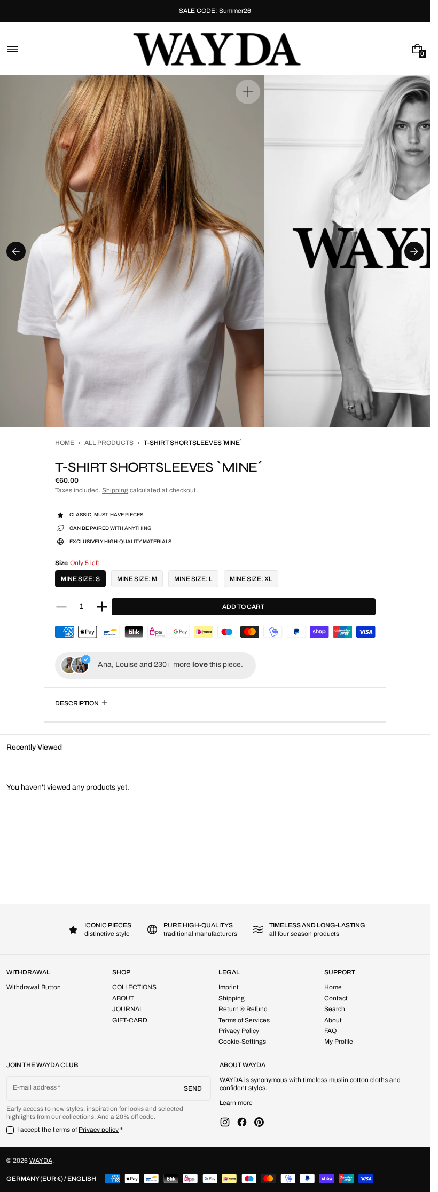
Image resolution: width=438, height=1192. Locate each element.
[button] (13, 48)
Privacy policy (99, 1129)
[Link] (215, 11)
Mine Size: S (80, 579)
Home (64, 443)
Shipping (115, 490)
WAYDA (40, 1160)
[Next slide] (414, 251)
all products (109, 443)
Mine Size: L (193, 579)
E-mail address (35, 1087)
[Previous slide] (16, 251)
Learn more (236, 1103)
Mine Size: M (137, 579)
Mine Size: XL (251, 579)
